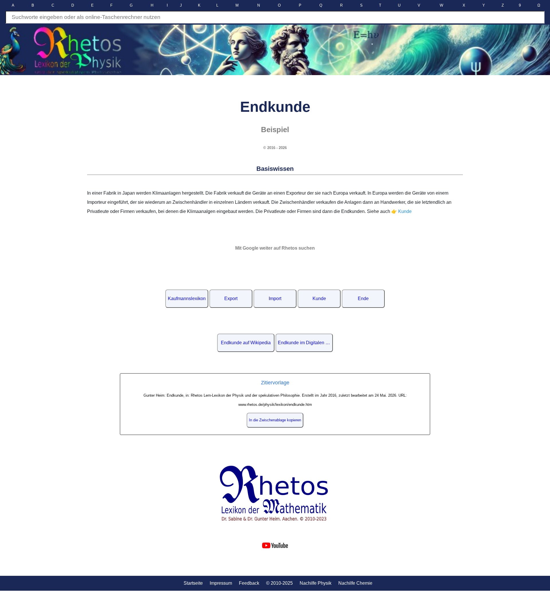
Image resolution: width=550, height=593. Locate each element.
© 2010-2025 (279, 583)
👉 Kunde (401, 211)
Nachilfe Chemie (355, 583)
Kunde (319, 298)
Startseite (193, 583)
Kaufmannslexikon (187, 298)
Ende (363, 298)
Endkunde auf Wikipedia (246, 342)
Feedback (249, 583)
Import (275, 298)
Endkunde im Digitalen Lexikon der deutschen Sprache (305, 342)
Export (230, 298)
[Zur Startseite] (274, 493)
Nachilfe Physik (315, 583)
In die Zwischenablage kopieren (275, 420)
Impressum (221, 583)
